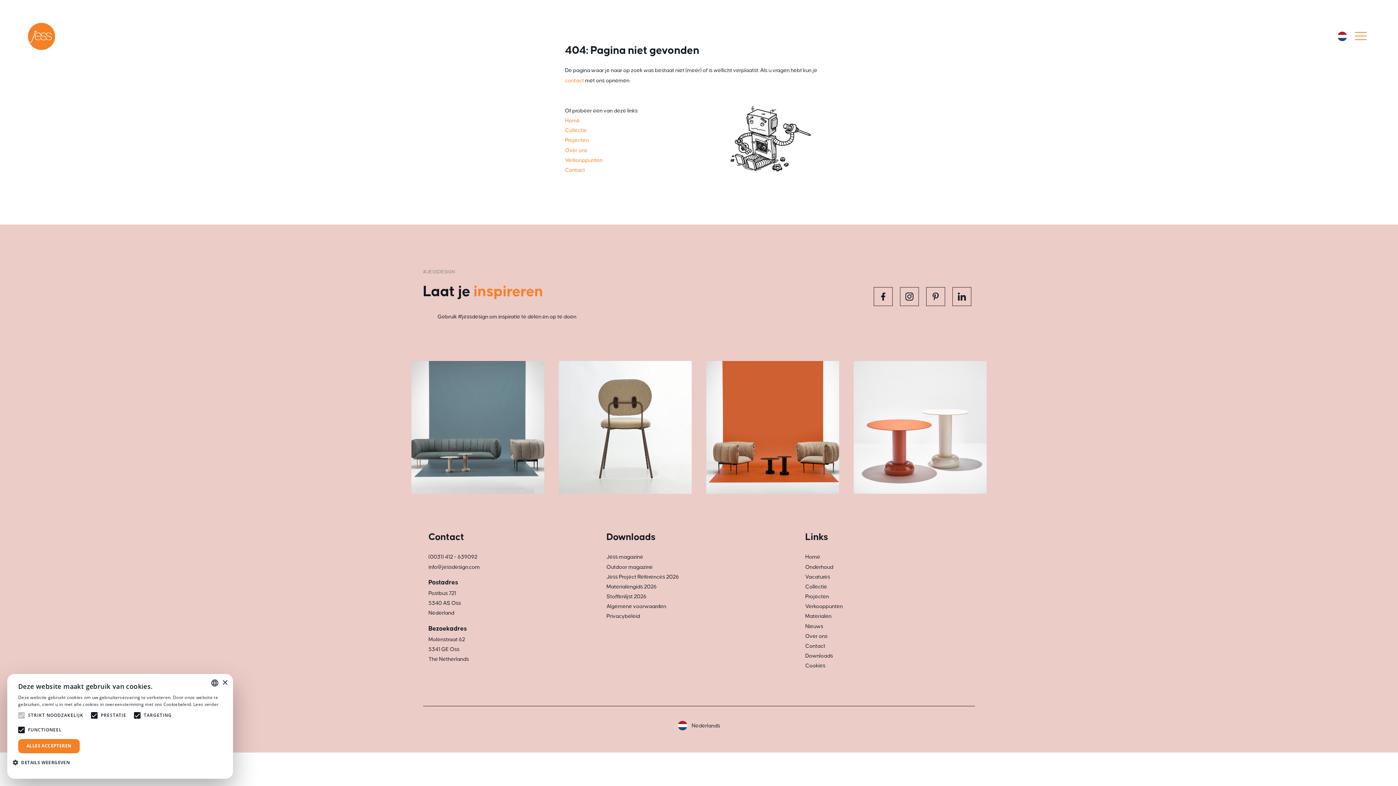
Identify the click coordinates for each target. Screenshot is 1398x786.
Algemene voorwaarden (636, 606)
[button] (44, 762)
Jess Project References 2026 (643, 577)
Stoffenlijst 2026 (627, 596)
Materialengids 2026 (632, 587)
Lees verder (205, 704)
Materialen (818, 616)
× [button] (225, 683)
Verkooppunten (584, 160)
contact (574, 80)
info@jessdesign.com (454, 567)
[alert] (120, 726)
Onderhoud (819, 567)
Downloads (819, 656)
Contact (575, 170)
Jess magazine (625, 557)
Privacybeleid (623, 616)
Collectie (576, 130)
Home (572, 120)
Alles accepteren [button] (49, 746)
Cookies (815, 665)
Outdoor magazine (630, 567)
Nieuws (814, 626)
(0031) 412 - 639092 (453, 557)
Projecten (577, 140)
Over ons (576, 150)
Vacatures (817, 577)
